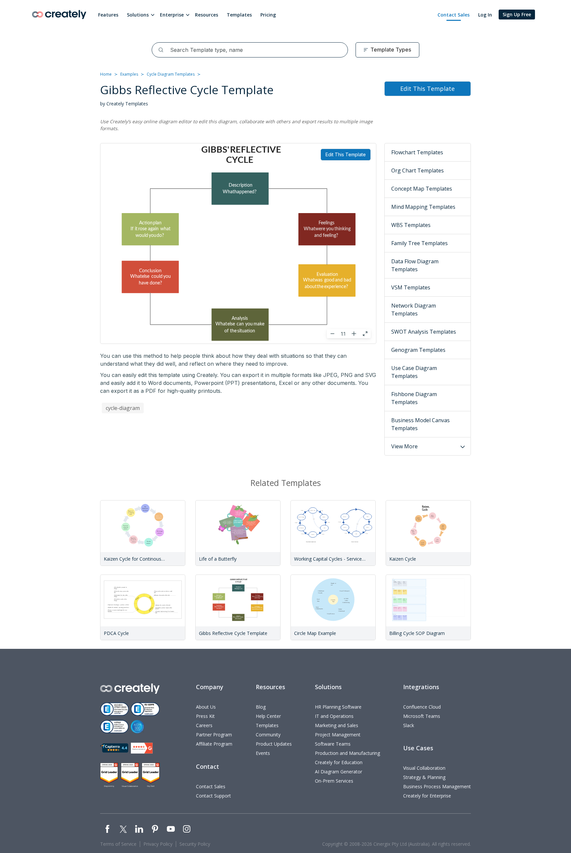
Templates (239, 15)
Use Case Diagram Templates (414, 372)
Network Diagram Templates (413, 309)
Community (268, 734)
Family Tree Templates (419, 243)
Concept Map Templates (421, 188)
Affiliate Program (214, 744)
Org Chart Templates (417, 170)
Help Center (268, 716)
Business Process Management (437, 786)
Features (108, 15)
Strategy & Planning (424, 777)
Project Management (338, 734)
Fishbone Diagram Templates (414, 398)
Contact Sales (454, 15)
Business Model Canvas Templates (420, 424)
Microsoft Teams (421, 716)
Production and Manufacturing (347, 753)
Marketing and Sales (336, 725)
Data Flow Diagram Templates (414, 265)
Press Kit (205, 716)
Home (106, 74)
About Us (206, 707)
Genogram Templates (418, 349)
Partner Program (214, 734)
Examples (129, 74)
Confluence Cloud (422, 707)
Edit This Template (345, 154)
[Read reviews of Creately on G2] (142, 748)
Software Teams (333, 744)
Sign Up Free (517, 14)
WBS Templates (411, 225)
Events (263, 753)
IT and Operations (334, 716)
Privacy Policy (157, 844)
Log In (485, 15)
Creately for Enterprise (427, 796)
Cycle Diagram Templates (171, 74)
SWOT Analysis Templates (423, 331)
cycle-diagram (123, 408)
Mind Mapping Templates (423, 206)
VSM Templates (410, 287)
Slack (408, 725)
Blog (261, 707)
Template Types (390, 49)
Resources (206, 15)
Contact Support (213, 796)
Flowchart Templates (417, 152)
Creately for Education (338, 762)
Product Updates (274, 744)
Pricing (268, 15)
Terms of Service (118, 844)
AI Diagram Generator (338, 771)
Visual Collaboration (424, 768)
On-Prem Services (334, 781)
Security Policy (194, 844)
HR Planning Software (338, 707)
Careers (204, 725)
